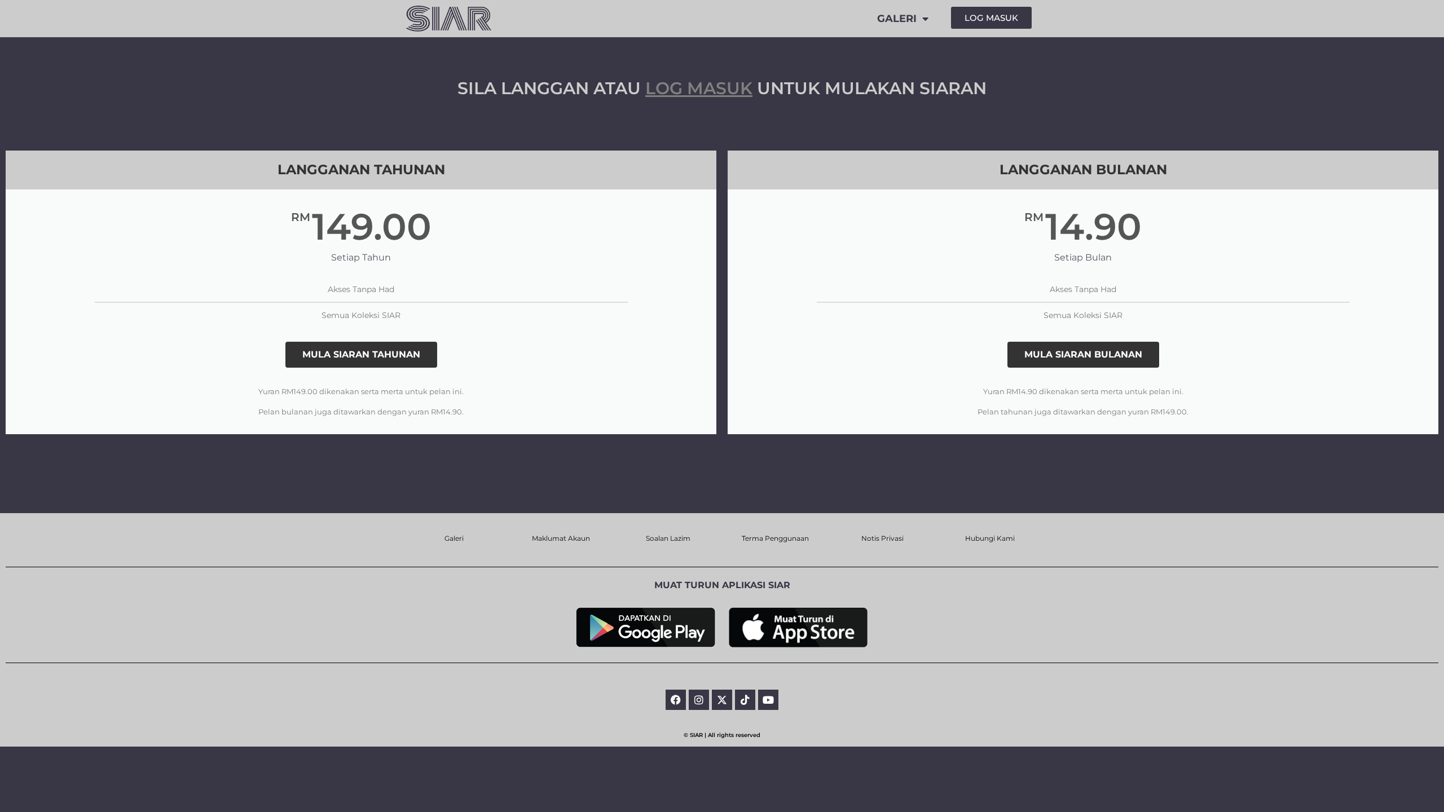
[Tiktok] (745, 700)
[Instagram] (699, 700)
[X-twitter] (722, 700)
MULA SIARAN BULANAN (1083, 354)
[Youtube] (768, 700)
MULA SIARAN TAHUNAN (361, 354)
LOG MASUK (698, 88)
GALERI (897, 18)
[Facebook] (676, 700)
